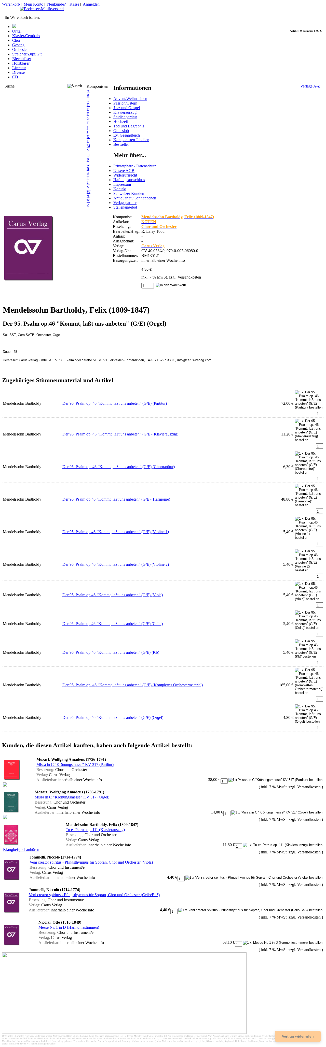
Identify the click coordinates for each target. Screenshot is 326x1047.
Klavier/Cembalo (26, 36)
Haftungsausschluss (129, 180)
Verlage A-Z (310, 86)
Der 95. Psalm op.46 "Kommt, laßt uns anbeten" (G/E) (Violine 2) (115, 564)
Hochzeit (120, 121)
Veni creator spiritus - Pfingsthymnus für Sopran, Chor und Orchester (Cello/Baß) (94, 895)
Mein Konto (33, 4)
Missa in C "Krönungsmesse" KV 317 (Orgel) (72, 797)
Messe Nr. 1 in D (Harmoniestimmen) (68, 927)
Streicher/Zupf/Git (27, 54)
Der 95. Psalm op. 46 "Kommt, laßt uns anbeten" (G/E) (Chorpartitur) (118, 466)
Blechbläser (21, 58)
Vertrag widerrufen (298, 1036)
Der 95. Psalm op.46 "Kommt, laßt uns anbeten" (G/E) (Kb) (110, 652)
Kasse (74, 4)
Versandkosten (189, 277)
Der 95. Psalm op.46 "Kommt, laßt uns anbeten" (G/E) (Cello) (112, 623)
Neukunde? (56, 4)
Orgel (16, 31)
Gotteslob (121, 130)
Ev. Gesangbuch (126, 135)
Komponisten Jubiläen (131, 140)
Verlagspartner (125, 202)
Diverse (18, 72)
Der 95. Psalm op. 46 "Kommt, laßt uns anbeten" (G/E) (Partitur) (114, 403)
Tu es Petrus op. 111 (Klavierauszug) (95, 829)
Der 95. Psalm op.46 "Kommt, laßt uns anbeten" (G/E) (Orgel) (112, 717)
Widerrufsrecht (125, 175)
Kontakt (119, 189)
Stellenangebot (125, 207)
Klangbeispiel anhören (21, 849)
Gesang (18, 45)
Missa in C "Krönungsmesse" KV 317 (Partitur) (75, 764)
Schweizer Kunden (128, 193)
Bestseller (121, 144)
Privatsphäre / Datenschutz (134, 166)
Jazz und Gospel (126, 108)
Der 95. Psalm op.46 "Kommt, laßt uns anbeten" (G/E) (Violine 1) (115, 532)
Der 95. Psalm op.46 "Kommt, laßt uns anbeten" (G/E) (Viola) (112, 595)
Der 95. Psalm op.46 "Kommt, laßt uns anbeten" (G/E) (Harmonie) (116, 499)
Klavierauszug (125, 112)
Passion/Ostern (125, 103)
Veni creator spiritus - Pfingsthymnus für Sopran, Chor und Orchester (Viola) (91, 862)
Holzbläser (21, 63)
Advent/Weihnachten (130, 98)
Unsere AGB (123, 170)
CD (15, 77)
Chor (16, 40)
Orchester (20, 49)
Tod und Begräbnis (128, 126)
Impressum (122, 184)
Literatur (19, 68)
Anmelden (91, 4)
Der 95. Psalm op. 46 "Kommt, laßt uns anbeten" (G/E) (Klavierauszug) (120, 434)
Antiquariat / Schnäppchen (134, 198)
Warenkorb (11, 4)
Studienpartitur (125, 117)
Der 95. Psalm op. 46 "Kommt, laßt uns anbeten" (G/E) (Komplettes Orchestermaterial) (132, 685)
